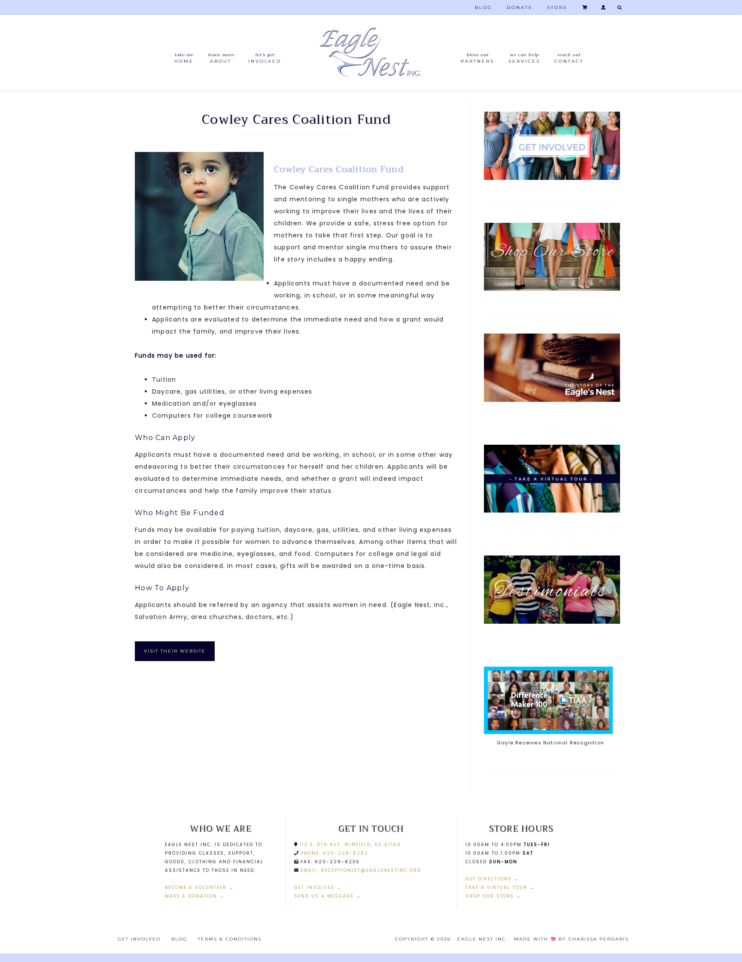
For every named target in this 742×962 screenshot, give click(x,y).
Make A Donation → (195, 896)
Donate (520, 7)
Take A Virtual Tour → (500, 887)
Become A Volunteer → (199, 887)
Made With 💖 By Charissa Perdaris (571, 939)
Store (557, 7)
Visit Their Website (175, 651)
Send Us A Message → (327, 896)
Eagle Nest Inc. (371, 52)
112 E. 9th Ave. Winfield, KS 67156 (349, 844)
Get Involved (139, 939)
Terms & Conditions (230, 939)
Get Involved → (318, 887)
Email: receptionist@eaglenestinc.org (361, 870)
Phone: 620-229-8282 (333, 853)
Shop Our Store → (493, 896)
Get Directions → (492, 879)
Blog (484, 7)
